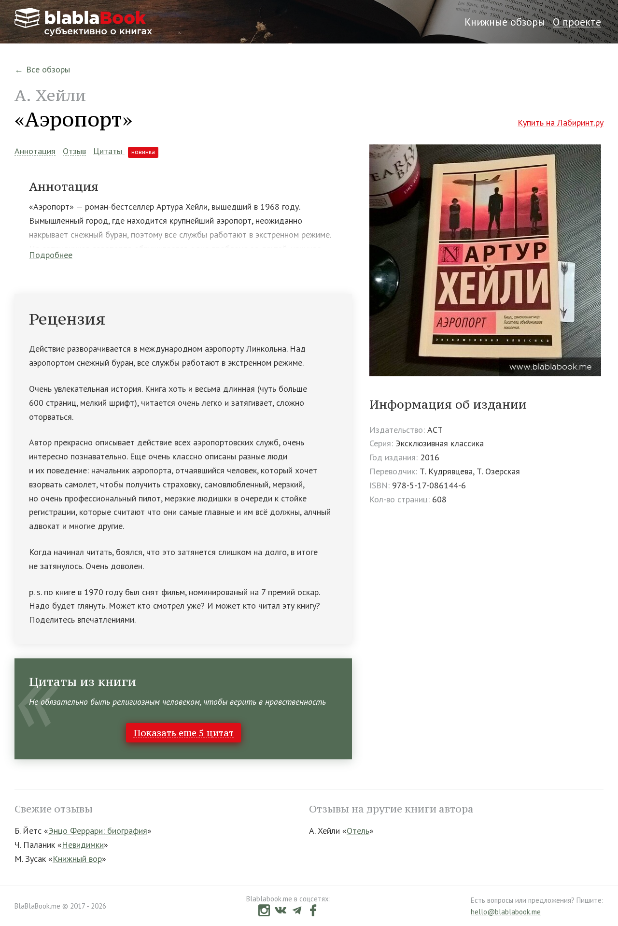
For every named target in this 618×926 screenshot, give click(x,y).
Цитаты (124, 151)
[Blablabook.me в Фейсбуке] (313, 911)
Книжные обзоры (504, 21)
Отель (358, 830)
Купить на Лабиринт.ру (561, 122)
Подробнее (50, 254)
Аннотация (35, 151)
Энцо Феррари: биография (97, 830)
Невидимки (83, 844)
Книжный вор (77, 858)
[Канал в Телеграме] (297, 911)
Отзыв (74, 151)
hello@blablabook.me (506, 911)
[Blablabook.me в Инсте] (264, 911)
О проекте (577, 21)
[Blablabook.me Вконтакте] (280, 911)
